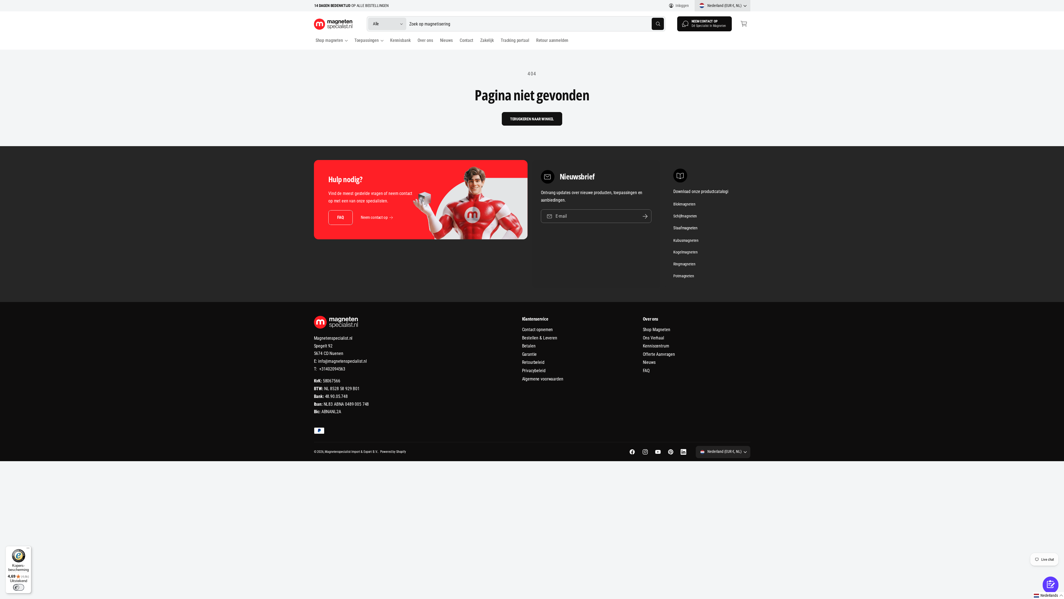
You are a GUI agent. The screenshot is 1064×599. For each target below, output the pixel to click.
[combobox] (536, 24)
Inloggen (682, 5)
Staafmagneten (685, 227)
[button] (743, 24)
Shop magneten (329, 40)
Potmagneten (683, 276)
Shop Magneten (656, 329)
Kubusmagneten (685, 240)
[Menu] (28, 549)
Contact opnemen (537, 329)
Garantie (529, 354)
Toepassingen (366, 40)
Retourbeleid (533, 362)
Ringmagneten (684, 264)
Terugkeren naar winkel (532, 119)
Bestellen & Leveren (539, 338)
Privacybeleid (534, 370)
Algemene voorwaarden (542, 379)
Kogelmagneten (685, 252)
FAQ (340, 217)
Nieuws (649, 362)
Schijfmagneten (685, 216)
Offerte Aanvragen (659, 354)
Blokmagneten (684, 204)
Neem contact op (374, 217)
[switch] (18, 587)
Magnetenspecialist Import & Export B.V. (351, 452)
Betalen (529, 346)
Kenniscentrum (656, 346)
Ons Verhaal (653, 338)
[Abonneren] (645, 216)
